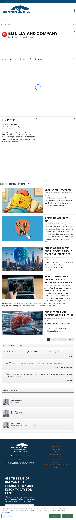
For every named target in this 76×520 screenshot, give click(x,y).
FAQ (56, 470)
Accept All (55, 516)
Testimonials (56, 449)
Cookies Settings (7, 516)
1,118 (64, 339)
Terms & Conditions (56, 454)
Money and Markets (8, 2)
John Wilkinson (16, 412)
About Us (56, 444)
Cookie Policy (56, 462)
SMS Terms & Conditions (56, 457)
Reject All (67, 516)
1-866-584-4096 (25, 456)
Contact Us (56, 467)
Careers (56, 452)
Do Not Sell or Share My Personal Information (56, 465)
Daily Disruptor (48, 260)
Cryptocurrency (65, 192)
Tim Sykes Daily (66, 224)
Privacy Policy (56, 459)
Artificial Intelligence (66, 257)
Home (2, 20)
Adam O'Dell (15, 423)
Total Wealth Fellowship (23, 2)
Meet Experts (56, 446)
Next (71, 339)
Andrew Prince (16, 400)
